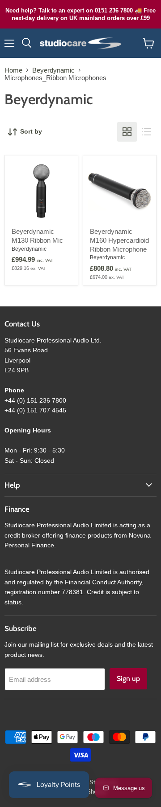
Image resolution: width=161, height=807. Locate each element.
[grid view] (127, 132)
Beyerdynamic (53, 70)
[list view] (147, 132)
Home (13, 70)
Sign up (128, 678)
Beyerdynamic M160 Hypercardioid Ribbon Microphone (119, 240)
